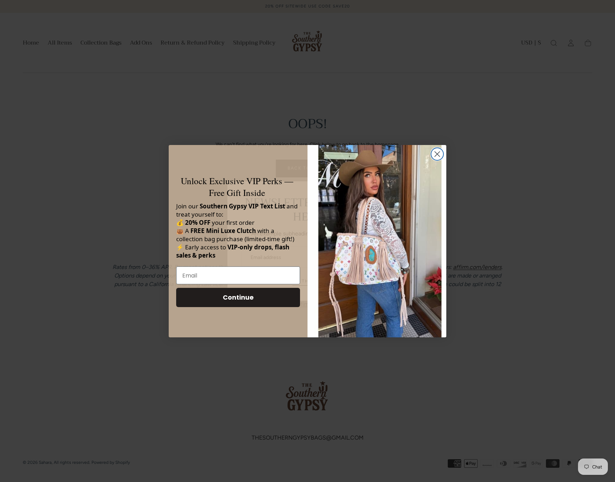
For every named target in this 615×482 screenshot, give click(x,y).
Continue (238, 297)
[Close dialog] (437, 154)
